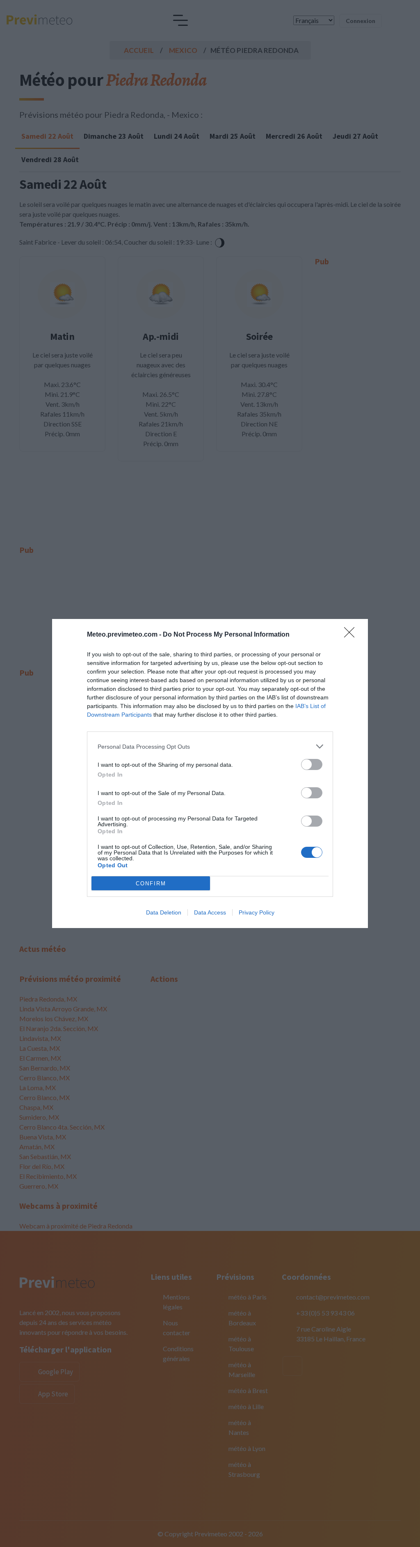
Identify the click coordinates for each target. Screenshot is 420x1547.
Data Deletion (163, 912)
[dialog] (210, 773)
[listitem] (210, 746)
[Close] (352, 635)
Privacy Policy (256, 912)
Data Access (210, 912)
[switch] (311, 764)
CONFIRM (151, 883)
